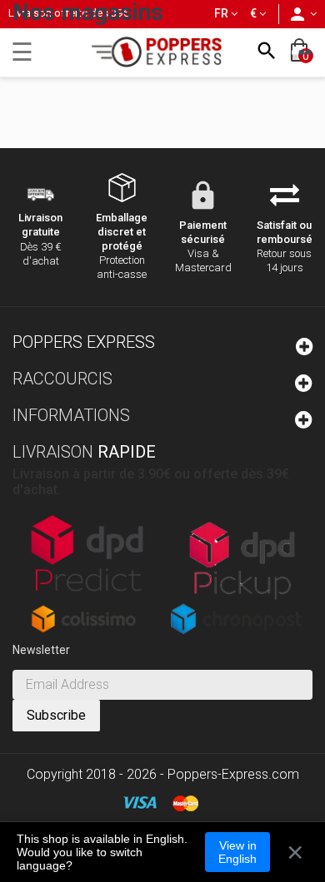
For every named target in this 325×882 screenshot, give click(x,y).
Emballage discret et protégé (122, 231)
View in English (237, 852)
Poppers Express (83, 342)
